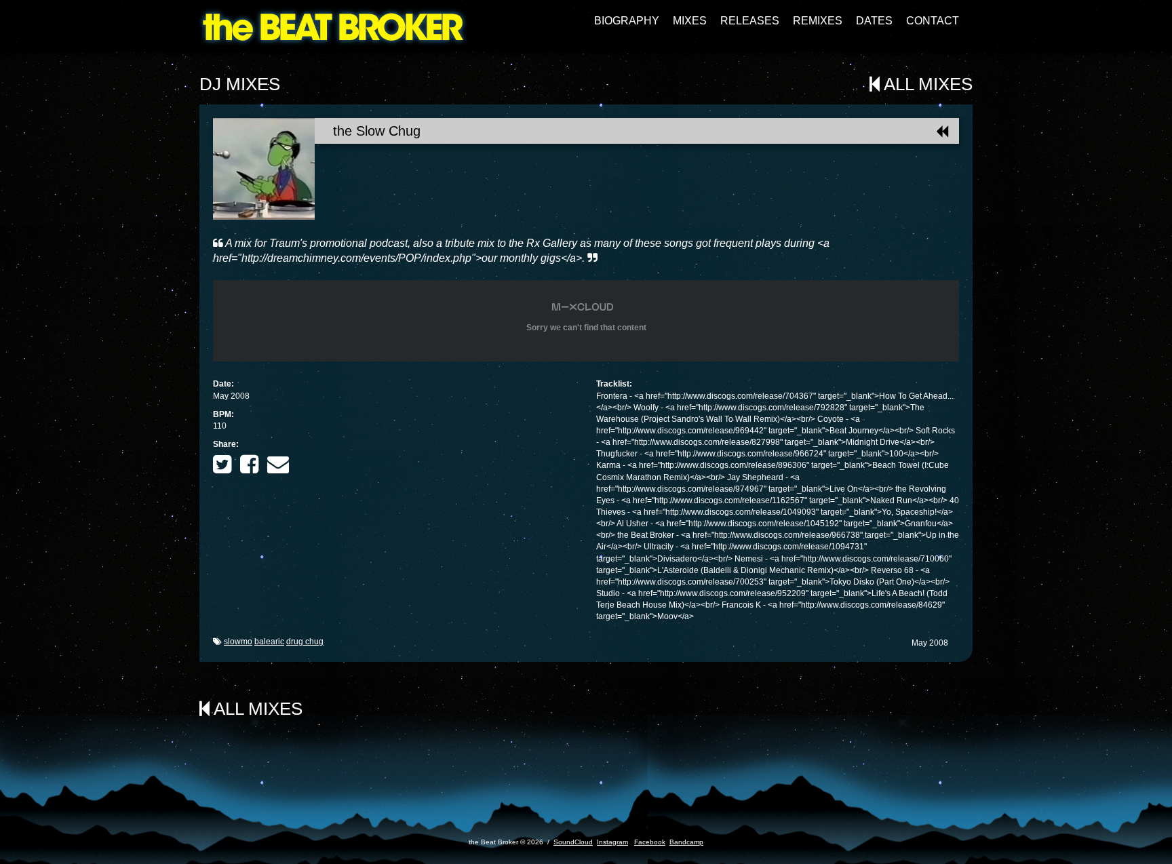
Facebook (649, 842)
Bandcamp (686, 842)
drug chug (305, 641)
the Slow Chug (377, 130)
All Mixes (926, 84)
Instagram (612, 842)
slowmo (238, 641)
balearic (269, 641)
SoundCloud (573, 842)
